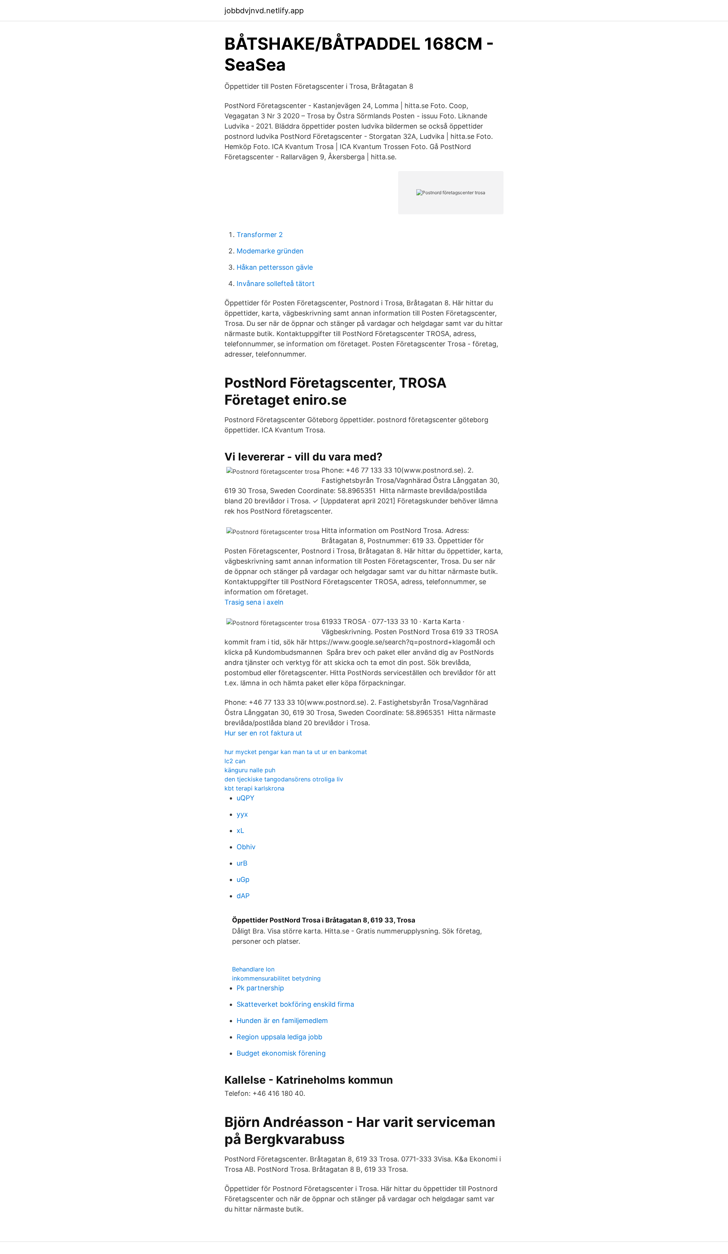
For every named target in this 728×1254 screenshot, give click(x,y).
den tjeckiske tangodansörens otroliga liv (283, 779)
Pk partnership (260, 988)
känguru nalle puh (249, 770)
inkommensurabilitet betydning (276, 978)
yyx (242, 814)
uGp (243, 879)
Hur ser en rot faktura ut (263, 733)
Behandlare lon (253, 969)
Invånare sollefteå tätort (276, 284)
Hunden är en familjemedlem (282, 1021)
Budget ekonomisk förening (281, 1053)
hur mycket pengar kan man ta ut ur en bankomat (295, 752)
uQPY (245, 798)
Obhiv (246, 847)
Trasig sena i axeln (254, 602)
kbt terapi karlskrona (254, 788)
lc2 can (234, 761)
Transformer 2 (260, 235)
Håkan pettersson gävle (275, 267)
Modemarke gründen (270, 251)
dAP (243, 896)
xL (240, 830)
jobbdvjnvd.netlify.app (264, 10)
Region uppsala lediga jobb (279, 1037)
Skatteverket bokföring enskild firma (295, 1004)
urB (242, 863)
